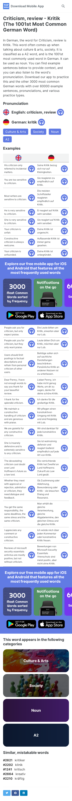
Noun (55, 132)
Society (38, 132)
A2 (7, 139)
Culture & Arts (15, 132)
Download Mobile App (27, 6)
